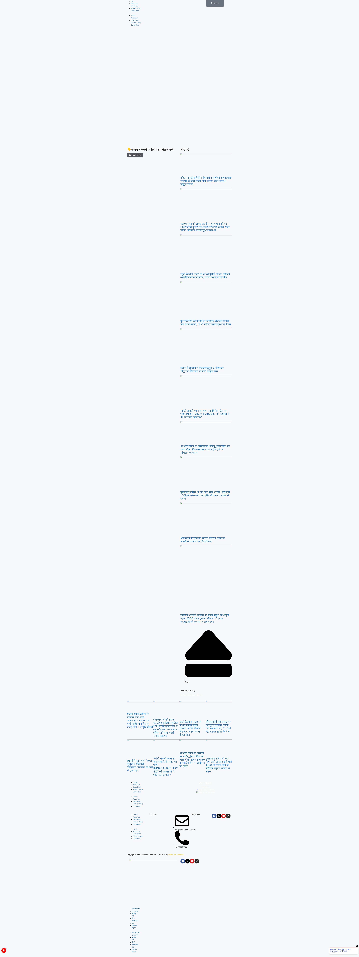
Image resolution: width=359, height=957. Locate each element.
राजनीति (134, 925)
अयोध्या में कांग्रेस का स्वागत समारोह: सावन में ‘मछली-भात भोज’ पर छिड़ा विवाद (202, 539)
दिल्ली (133, 918)
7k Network (198, 695)
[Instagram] (228, 816)
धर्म (133, 916)
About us (134, 3)
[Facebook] (214, 816)
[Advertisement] (179, 133)
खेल (133, 923)
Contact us (135, 11)
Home (133, 1)
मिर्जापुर (134, 913)
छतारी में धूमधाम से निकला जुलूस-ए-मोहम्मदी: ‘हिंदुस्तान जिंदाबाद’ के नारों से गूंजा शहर (202, 369)
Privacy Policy (136, 8)
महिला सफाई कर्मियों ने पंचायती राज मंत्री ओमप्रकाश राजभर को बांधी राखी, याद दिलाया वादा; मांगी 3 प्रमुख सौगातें (205, 181)
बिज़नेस (134, 928)
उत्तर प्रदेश (135, 911)
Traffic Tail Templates (176, 855)
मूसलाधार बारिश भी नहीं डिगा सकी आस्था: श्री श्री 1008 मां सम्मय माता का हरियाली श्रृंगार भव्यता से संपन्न (205, 495)
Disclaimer (135, 6)
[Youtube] (223, 816)
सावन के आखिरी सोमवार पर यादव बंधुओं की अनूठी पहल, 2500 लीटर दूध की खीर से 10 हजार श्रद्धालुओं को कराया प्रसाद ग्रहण (204, 618)
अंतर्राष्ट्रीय (135, 921)
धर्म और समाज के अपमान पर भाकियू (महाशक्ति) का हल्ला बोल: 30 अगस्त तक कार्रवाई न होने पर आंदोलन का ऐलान (205, 449)
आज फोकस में (136, 909)
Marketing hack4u (187, 695)
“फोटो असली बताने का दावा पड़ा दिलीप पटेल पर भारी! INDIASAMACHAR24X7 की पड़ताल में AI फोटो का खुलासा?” (204, 414)
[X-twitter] (219, 816)
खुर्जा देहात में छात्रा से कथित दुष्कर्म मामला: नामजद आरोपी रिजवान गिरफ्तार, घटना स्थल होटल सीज (205, 275)
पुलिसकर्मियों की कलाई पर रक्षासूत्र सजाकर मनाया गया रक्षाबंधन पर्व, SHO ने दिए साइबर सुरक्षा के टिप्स (205, 322)
